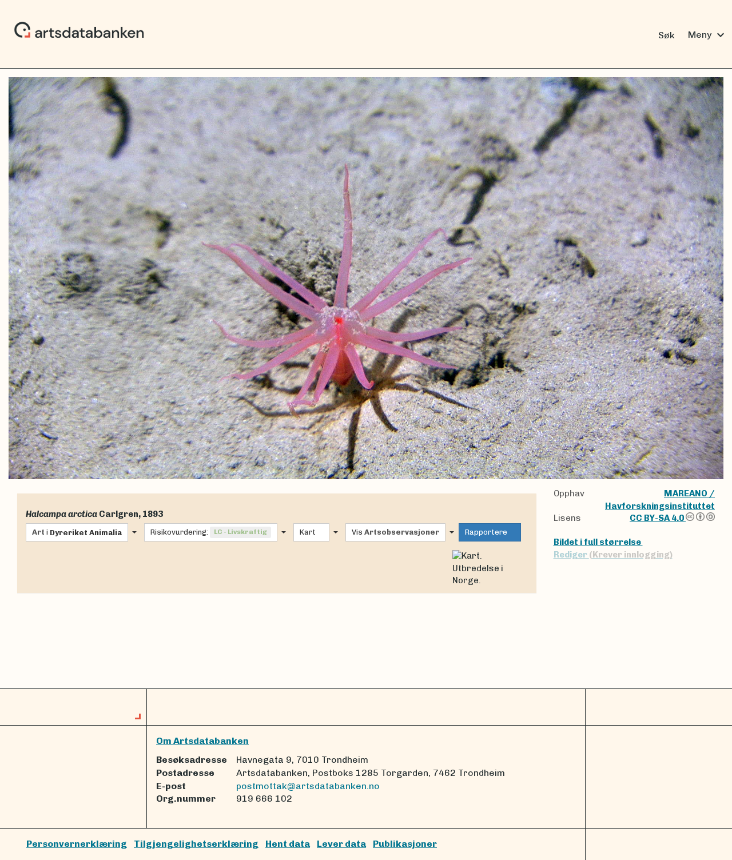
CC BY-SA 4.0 (658, 518)
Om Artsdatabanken (202, 740)
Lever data (341, 843)
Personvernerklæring (76, 843)
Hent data (287, 843)
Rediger (613, 555)
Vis (395, 532)
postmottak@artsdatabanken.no (308, 786)
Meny (707, 35)
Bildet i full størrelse (598, 542)
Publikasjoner (405, 843)
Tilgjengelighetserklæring (196, 843)
